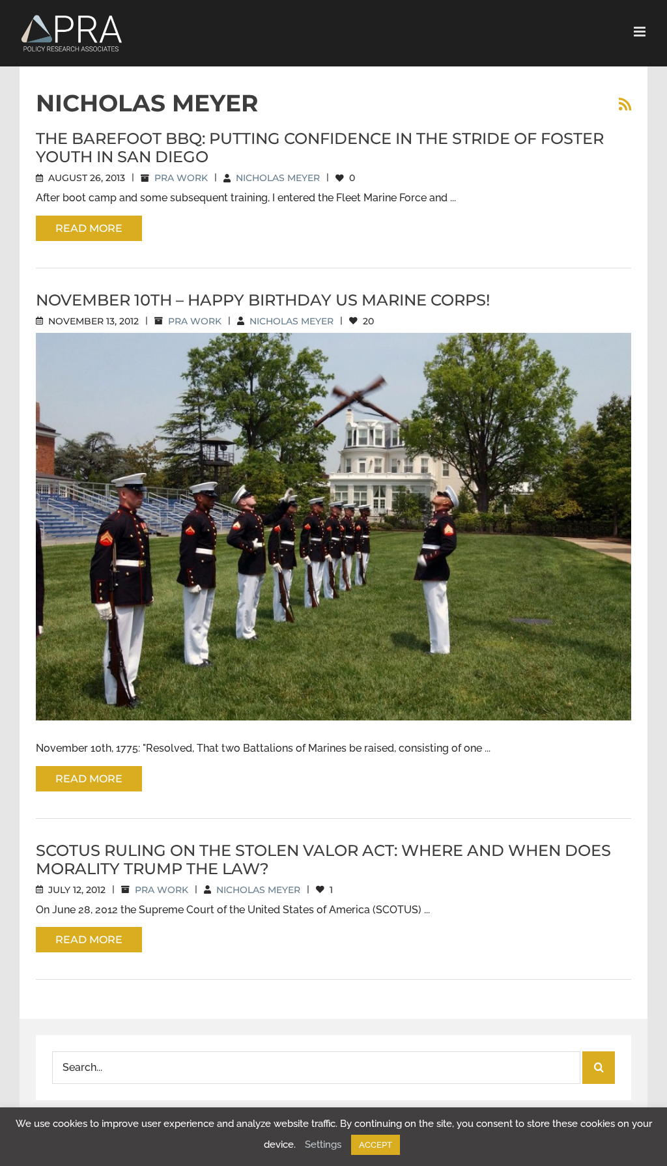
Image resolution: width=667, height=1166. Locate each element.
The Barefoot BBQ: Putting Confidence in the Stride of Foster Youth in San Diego (320, 147)
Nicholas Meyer (278, 178)
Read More (88, 228)
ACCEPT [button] (375, 1145)
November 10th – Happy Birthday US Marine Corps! (263, 300)
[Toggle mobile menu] (640, 31)
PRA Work (181, 178)
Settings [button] (323, 1144)
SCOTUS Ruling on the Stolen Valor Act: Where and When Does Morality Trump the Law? (323, 859)
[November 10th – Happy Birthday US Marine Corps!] (333, 526)
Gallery (349, 515)
